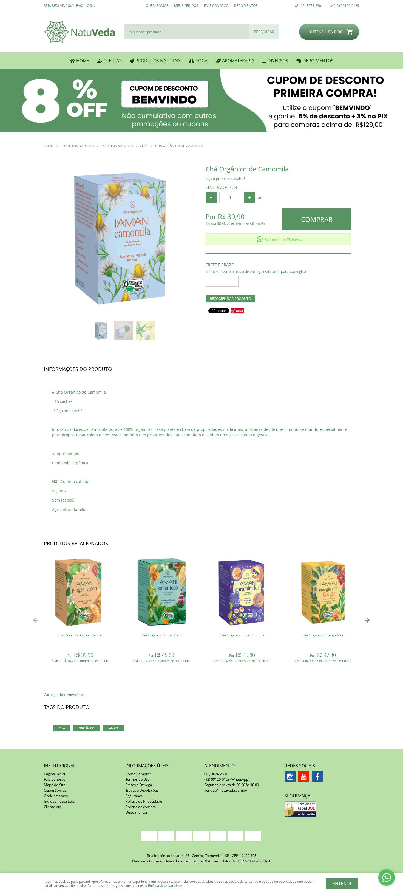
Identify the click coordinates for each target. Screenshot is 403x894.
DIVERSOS (278, 61)
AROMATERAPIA (238, 61)
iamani (113, 728)
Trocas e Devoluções (142, 790)
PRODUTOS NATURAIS (158, 61)
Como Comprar (138, 773)
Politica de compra (141, 806)
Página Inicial (54, 773)
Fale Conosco (216, 5)
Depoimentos (245, 5)
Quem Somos (157, 5)
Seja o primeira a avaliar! (225, 178)
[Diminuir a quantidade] (211, 197)
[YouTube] (303, 776)
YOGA (202, 61)
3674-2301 (311, 5)
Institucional (59, 765)
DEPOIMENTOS (318, 61)
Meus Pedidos (186, 5)
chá (62, 728)
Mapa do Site (54, 784)
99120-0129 (346, 5)
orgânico (87, 728)
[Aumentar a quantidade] (249, 197)
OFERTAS (112, 61)
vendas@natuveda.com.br (225, 790)
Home (82, 61)
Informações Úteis (147, 765)
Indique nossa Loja (59, 801)
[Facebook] (317, 776)
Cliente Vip (52, 806)
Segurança (134, 795)
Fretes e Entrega (139, 784)
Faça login (85, 5)
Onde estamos (56, 795)
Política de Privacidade (144, 801)
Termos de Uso (138, 779)
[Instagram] (290, 776)
